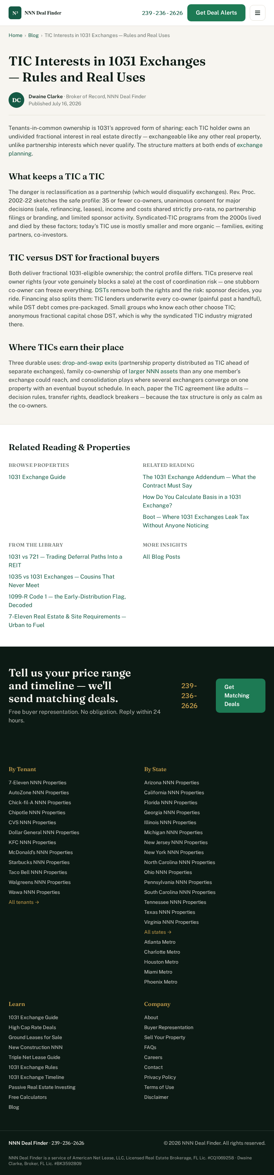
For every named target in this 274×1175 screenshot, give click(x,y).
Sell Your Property (164, 1037)
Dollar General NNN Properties (44, 832)
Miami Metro (158, 972)
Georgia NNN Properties (172, 812)
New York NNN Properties (174, 852)
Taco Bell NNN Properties (38, 872)
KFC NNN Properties (32, 842)
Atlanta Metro (160, 942)
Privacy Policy (160, 1077)
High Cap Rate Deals (32, 1027)
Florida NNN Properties (170, 802)
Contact (153, 1067)
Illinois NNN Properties (170, 822)
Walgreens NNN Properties (40, 882)
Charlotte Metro (162, 952)
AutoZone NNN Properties (39, 792)
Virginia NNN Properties (171, 922)
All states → (158, 932)
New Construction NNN (36, 1047)
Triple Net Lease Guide (34, 1057)
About (151, 1017)
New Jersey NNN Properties (176, 842)
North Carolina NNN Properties (179, 862)
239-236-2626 (162, 12)
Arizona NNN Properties (171, 782)
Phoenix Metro (160, 982)
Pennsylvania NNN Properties (178, 882)
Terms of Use (159, 1087)
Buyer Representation (168, 1027)
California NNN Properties (174, 792)
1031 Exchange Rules (33, 1067)
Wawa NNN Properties (34, 892)
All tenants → (24, 902)
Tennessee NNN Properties (175, 902)
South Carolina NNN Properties (179, 892)
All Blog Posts (161, 556)
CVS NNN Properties (32, 822)
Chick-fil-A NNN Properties (40, 802)
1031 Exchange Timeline (36, 1077)
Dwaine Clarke (46, 96)
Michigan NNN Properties (173, 832)
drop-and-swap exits (89, 362)
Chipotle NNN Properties (37, 812)
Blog (33, 35)
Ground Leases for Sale (35, 1037)
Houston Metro (161, 962)
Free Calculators (28, 1097)
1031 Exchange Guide (37, 477)
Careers (153, 1057)
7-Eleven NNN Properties (37, 782)
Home (15, 35)
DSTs (102, 290)
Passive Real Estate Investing (42, 1087)
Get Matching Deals (236, 695)
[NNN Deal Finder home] (41, 12)
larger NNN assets (153, 371)
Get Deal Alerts (216, 12)
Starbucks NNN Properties (39, 862)
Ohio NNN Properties (168, 872)
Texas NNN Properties (169, 912)
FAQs (150, 1047)
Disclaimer (156, 1097)
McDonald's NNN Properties (41, 852)
